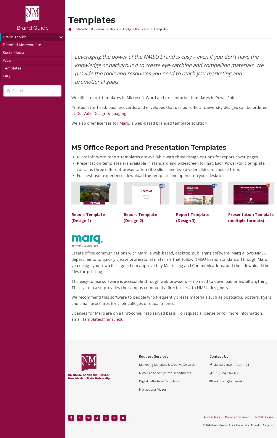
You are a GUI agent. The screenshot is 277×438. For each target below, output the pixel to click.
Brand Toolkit (14, 37)
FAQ (6, 76)
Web (7, 60)
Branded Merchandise (22, 45)
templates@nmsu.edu (103, 319)
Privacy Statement (238, 417)
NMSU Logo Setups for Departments (165, 373)
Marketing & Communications (97, 29)
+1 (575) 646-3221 (227, 373)
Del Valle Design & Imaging (101, 113)
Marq (124, 123)
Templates (12, 68)
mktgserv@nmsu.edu (229, 381)
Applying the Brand (136, 29)
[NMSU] (100, 367)
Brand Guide (32, 28)
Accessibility (212, 417)
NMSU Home (264, 417)
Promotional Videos (153, 389)
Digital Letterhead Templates (159, 381)
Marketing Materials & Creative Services (167, 364)
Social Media (13, 53)
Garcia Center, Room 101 (231, 364)
